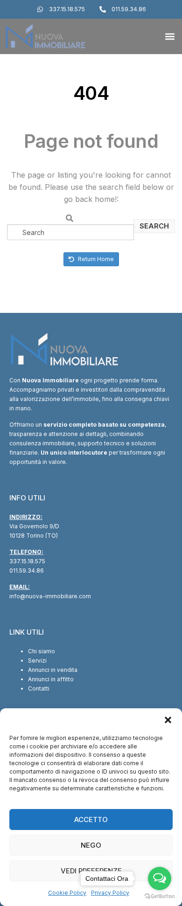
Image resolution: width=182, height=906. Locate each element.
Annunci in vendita (52, 669)
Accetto (91, 819)
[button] (168, 720)
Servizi (37, 660)
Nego (91, 845)
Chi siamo (41, 651)
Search (154, 225)
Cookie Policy (67, 892)
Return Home (95, 259)
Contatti (38, 688)
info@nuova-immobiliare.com (50, 596)
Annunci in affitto (51, 679)
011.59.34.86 (26, 570)
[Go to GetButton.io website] (160, 896)
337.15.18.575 (27, 561)
